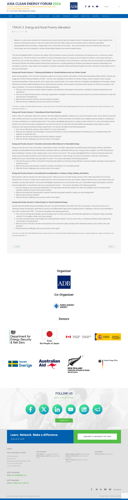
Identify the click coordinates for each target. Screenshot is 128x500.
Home (10, 16)
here (26, 109)
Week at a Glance (44, 16)
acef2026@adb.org (19, 475)
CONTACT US (64, 420)
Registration (31, 16)
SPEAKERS (66, 16)
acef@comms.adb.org (20, 483)
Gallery (75, 16)
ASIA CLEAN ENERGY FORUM (34, 3)
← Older (16, 247)
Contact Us (105, 16)
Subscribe (95, 16)
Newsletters (85, 16)
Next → (111, 247)
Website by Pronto (115, 496)
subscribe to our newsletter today (97, 436)
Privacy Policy (104, 496)
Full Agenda (56, 16)
